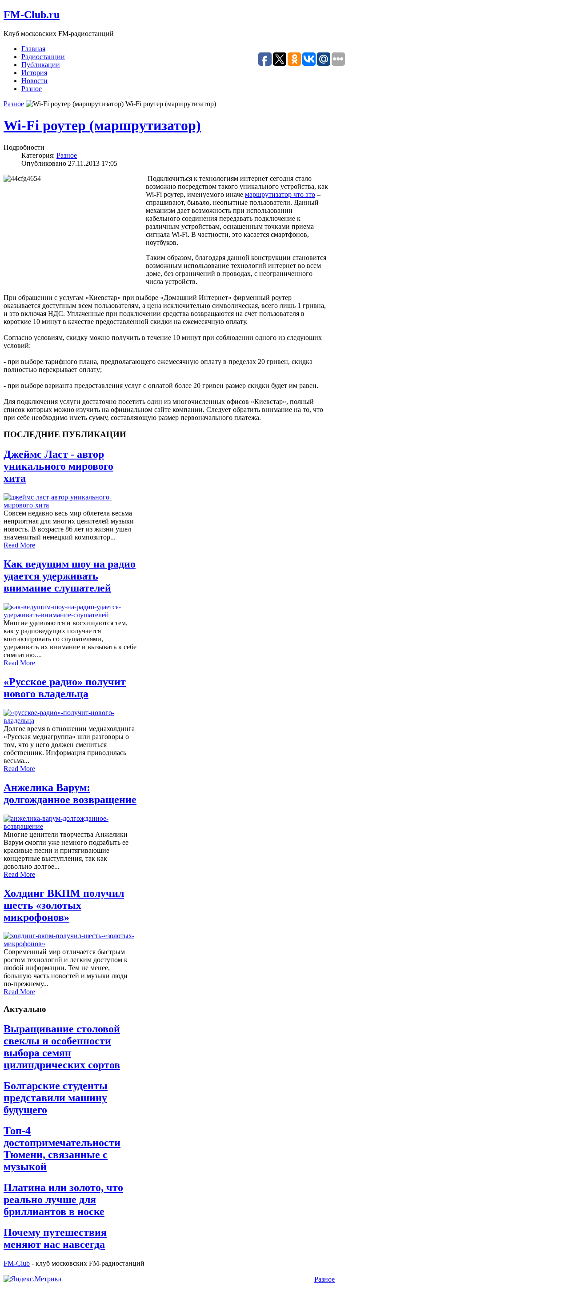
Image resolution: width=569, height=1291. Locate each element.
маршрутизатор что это (280, 194)
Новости (34, 80)
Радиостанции (43, 56)
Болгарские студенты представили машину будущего (56, 1097)
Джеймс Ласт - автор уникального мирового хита (58, 466)
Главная (33, 48)
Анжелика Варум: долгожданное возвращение (70, 793)
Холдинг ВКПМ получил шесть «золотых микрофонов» (64, 905)
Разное (31, 88)
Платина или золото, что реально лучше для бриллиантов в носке (63, 1199)
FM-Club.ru (32, 14)
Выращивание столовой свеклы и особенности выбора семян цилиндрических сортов (62, 1047)
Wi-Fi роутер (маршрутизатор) (102, 125)
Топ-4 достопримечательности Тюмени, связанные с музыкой (62, 1148)
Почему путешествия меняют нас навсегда (55, 1238)
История (34, 72)
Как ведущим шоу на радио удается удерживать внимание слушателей (70, 576)
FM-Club (17, 1263)
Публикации (40, 64)
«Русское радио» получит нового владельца (65, 687)
